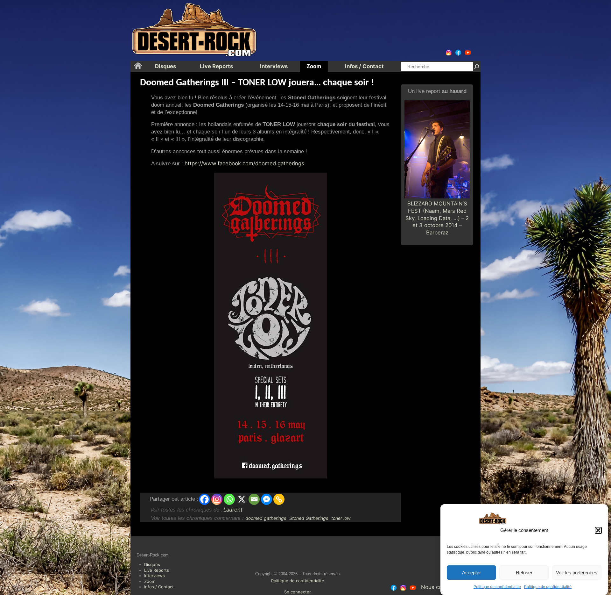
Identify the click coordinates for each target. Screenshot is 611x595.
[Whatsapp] (229, 499)
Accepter (471, 572)
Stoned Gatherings (308, 518)
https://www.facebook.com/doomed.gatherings (244, 163)
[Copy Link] (278, 499)
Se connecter (297, 591)
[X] (241, 499)
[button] (598, 530)
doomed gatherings (265, 518)
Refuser (524, 572)
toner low (340, 518)
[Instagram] (216, 499)
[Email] (254, 499)
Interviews (154, 575)
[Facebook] (204, 499)
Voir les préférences (576, 572)
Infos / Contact (159, 586)
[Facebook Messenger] (266, 499)
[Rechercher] (477, 66)
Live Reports (156, 570)
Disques (152, 564)
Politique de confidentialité (497, 586)
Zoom (149, 581)
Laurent (232, 509)
